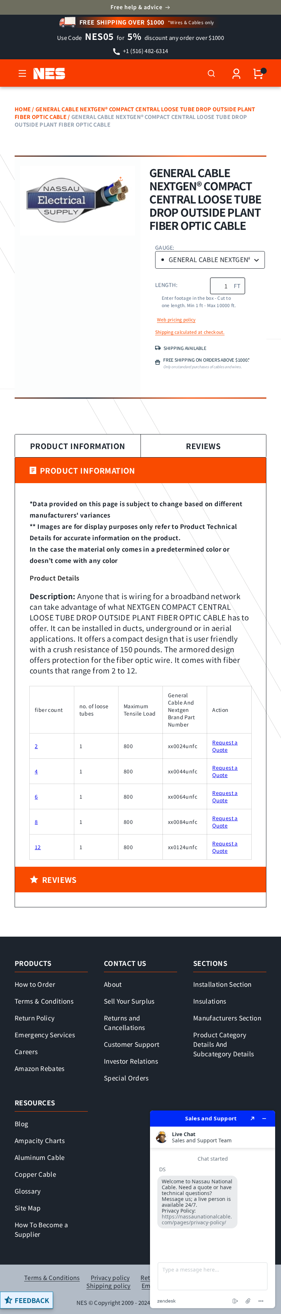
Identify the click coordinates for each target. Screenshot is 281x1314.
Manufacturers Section (227, 1017)
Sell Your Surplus (129, 1000)
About (113, 984)
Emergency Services (45, 1034)
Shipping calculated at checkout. (190, 332)
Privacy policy (110, 1277)
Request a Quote (225, 746)
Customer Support (131, 1044)
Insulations (209, 1000)
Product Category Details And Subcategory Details (223, 1044)
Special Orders (126, 1077)
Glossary (28, 1190)
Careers (26, 1051)
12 (38, 847)
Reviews (203, 445)
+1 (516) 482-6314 (145, 51)
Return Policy (35, 1017)
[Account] (236, 73)
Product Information (77, 445)
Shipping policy (108, 1285)
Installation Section (222, 984)
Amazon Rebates (40, 1068)
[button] (22, 74)
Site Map (28, 1207)
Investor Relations (131, 1060)
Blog (21, 1123)
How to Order (35, 984)
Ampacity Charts (40, 1140)
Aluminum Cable (40, 1157)
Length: (166, 284)
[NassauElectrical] (47, 73)
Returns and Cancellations (124, 1022)
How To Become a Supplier (41, 1229)
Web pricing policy (176, 319)
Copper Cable (35, 1174)
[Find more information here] (212, 1209)
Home (23, 109)
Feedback (32, 1300)
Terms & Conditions (44, 1000)
